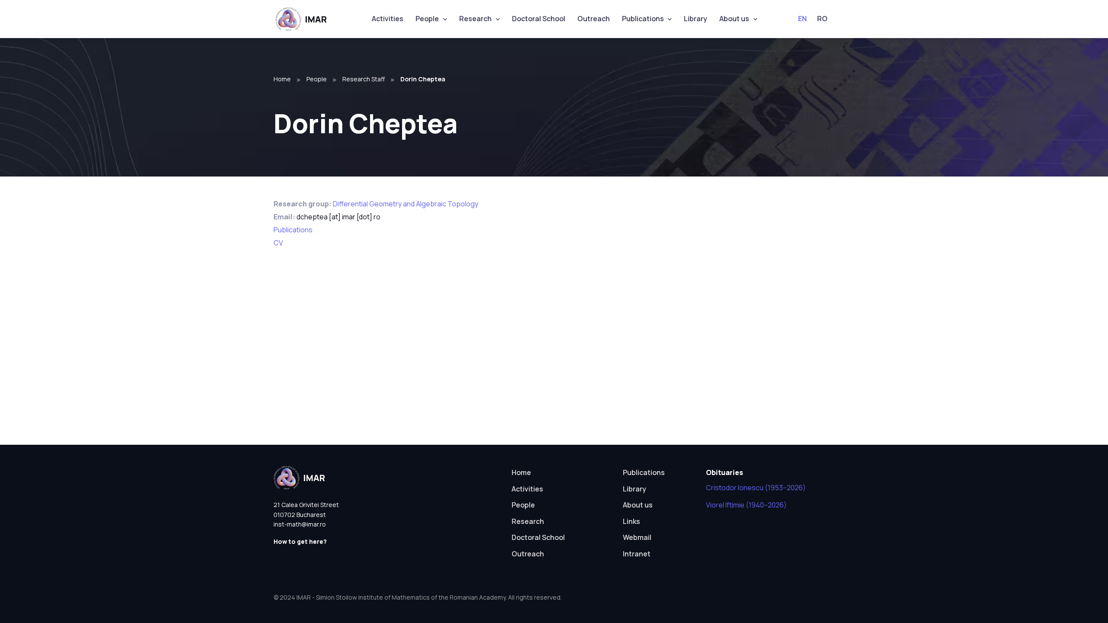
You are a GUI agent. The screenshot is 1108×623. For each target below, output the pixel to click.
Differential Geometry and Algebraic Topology (405, 204)
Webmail (637, 537)
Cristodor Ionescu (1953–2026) (756, 487)
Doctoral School (538, 18)
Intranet (637, 554)
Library (695, 18)
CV (278, 242)
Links (631, 521)
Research (475, 18)
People (427, 18)
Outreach (593, 18)
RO (822, 18)
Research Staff (363, 79)
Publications (643, 18)
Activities (387, 18)
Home (282, 79)
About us (734, 18)
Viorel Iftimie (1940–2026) (746, 505)
